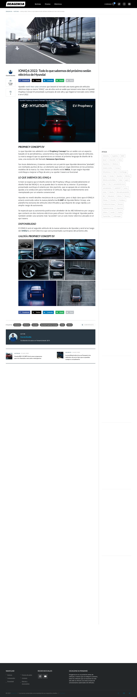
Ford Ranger (123, 172)
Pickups (105, 200)
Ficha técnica (107, 172)
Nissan (127, 196)
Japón (127, 180)
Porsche (113, 200)
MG (104, 196)
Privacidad (10, 681)
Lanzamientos (107, 188)
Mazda (111, 192)
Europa (117, 168)
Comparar (109, 3)
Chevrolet (112, 160)
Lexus (125, 188)
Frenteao (62, 693)
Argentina (115, 156)
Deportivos (106, 164)
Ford (115, 172)
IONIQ (62, 325)
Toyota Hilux (106, 216)
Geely (104, 176)
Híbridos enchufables (109, 180)
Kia (110, 184)
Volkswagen (117, 216)
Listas (104, 192)
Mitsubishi (111, 196)
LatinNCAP (118, 188)
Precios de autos (27, 675)
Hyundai (35, 325)
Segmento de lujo (108, 208)
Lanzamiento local (119, 184)
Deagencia (14, 693)
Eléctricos (58, 4)
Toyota (120, 212)
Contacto (24, 678)
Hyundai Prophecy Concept (49, 325)
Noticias (38, 4)
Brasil (104, 160)
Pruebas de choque (109, 204)
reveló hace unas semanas (35, 86)
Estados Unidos (107, 168)
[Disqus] (50, 396)
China (120, 160)
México (119, 196)
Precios (47, 4)
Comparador (11, 678)
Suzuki (112, 212)
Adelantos (17, 325)
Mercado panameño (123, 192)
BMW (122, 156)
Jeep (104, 184)
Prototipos (122, 200)
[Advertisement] (116, 47)
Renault (120, 204)
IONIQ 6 (69, 325)
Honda (112, 176)
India (120, 180)
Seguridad (120, 208)
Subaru (105, 212)
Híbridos (127, 176)
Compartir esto (89, 325)
